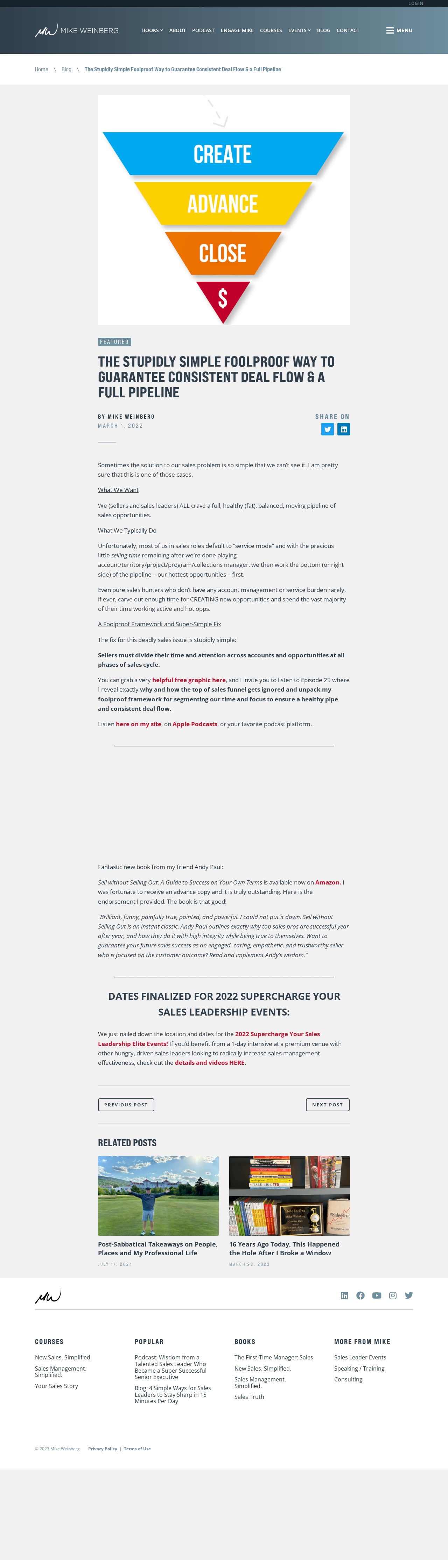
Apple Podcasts (195, 724)
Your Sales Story (56, 1386)
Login (416, 3)
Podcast (203, 30)
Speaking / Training (359, 1368)
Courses (271, 30)
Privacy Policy (102, 1449)
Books (150, 30)
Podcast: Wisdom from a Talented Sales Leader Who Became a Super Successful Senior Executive (170, 1367)
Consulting (348, 1379)
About (177, 30)
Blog (323, 30)
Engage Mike (237, 30)
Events (297, 30)
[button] (327, 429)
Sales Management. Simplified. (60, 1372)
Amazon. (328, 882)
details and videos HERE (210, 1063)
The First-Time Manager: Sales (273, 1357)
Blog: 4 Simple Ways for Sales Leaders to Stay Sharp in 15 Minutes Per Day (173, 1394)
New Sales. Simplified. (63, 1357)
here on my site (138, 724)
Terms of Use (137, 1449)
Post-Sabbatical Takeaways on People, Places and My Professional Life (158, 1248)
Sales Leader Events (360, 1357)
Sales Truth (249, 1397)
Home (41, 69)
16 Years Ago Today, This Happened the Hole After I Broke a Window (284, 1248)
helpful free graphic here (189, 680)
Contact (348, 30)
